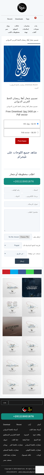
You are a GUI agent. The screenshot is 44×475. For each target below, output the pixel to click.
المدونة (26, 435)
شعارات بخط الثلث (9, 455)
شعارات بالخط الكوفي (33, 450)
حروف (5, 440)
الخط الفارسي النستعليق (11, 435)
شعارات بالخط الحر (16, 445)
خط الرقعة (26, 440)
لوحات (39, 455)
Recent (9, 19)
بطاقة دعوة (37, 435)
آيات (29, 424)
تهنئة (26, 32)
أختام (39, 424)
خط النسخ (37, 440)
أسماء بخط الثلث (35, 430)
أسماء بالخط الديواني (10, 430)
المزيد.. (36, 88)
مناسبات (26, 26)
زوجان (5, 445)
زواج (8, 26)
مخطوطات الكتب (14, 32)
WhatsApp (30, 272)
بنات (35, 26)
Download (28, 85)
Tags (27, 19)
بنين (6, 29)
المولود (15, 29)
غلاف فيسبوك (26, 455)
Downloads (19, 19)
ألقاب (34, 32)
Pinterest (6, 272)
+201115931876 (23, 181)
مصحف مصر (7, 460)
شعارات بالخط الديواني (17, 85)
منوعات (36, 29)
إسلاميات (26, 29)
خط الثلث (15, 440)
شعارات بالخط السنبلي (11, 450)
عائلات (17, 26)
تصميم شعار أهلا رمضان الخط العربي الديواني (22, 40)
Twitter (14, 272)
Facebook (22, 272)
